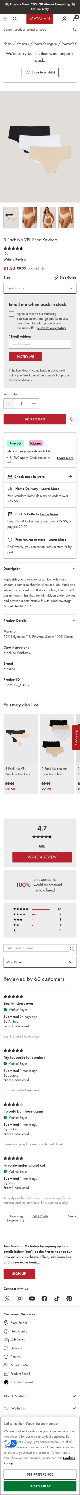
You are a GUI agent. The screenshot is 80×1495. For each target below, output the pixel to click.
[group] (10, 786)
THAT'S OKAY (40, 1486)
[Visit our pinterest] (69, 1298)
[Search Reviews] (72, 949)
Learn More (50, 489)
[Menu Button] (5, 19)
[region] (40, 1456)
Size (7, 277)
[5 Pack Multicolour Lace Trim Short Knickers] (57, 738)
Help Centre (19, 1331)
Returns (16, 1357)
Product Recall (20, 1374)
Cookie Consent (22, 1382)
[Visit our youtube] (32, 1298)
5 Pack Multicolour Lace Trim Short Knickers (54, 771)
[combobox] (40, 288)
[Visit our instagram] (19, 1298)
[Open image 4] (66, 217)
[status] (21, 403)
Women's (23, 44)
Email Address (20, 336)
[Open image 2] (29, 217)
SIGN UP (19, 1274)
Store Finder (19, 1323)
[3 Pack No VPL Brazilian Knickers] (21, 738)
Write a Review (15, 259)
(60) (6, 253)
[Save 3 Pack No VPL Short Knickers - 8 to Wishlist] (27, 72)
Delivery (16, 1348)
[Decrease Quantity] (9, 404)
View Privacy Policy (51, 328)
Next (72, 1216)
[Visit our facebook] (44, 1298)
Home (7, 44)
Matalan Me (19, 1365)
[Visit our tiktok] (56, 1298)
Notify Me (25, 357)
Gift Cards (18, 1340)
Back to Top (40, 1216)
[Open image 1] (11, 217)
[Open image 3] (48, 217)
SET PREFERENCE (40, 1474)
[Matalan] (39, 19)
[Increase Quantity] (34, 404)
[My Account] (64, 19)
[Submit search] (15, 19)
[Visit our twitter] (7, 1298)
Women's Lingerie (45, 44)
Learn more (65, 458)
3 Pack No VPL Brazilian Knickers (17, 771)
